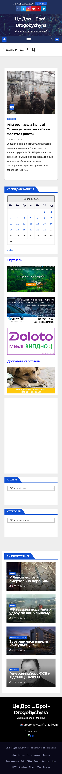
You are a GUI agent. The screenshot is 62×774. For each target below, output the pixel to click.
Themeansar (51, 748)
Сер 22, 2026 (18, 586)
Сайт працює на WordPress (18, 748)
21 (37, 229)
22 (44, 229)
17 (11, 229)
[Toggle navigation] (28, 39)
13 (31, 223)
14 (37, 223)
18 (17, 229)
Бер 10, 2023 (15, 139)
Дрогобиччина (18, 755)
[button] (52, 39)
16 (51, 223)
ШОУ (14, 767)
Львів (12, 573)
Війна (12, 605)
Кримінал (23, 767)
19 (24, 229)
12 (24, 223)
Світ (23, 761)
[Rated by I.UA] (31, 736)
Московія (11, 119)
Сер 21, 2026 (18, 618)
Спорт (36, 761)
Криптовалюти (12, 761)
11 (17, 223)
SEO (39, 767)
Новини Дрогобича (18, 637)
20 (31, 229)
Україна (37, 755)
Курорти (46, 755)
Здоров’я (45, 761)
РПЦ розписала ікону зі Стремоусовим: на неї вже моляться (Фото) (28, 129)
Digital (31, 767)
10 (11, 223)
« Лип (10, 250)
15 (44, 223)
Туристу (46, 767)
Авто (54, 761)
